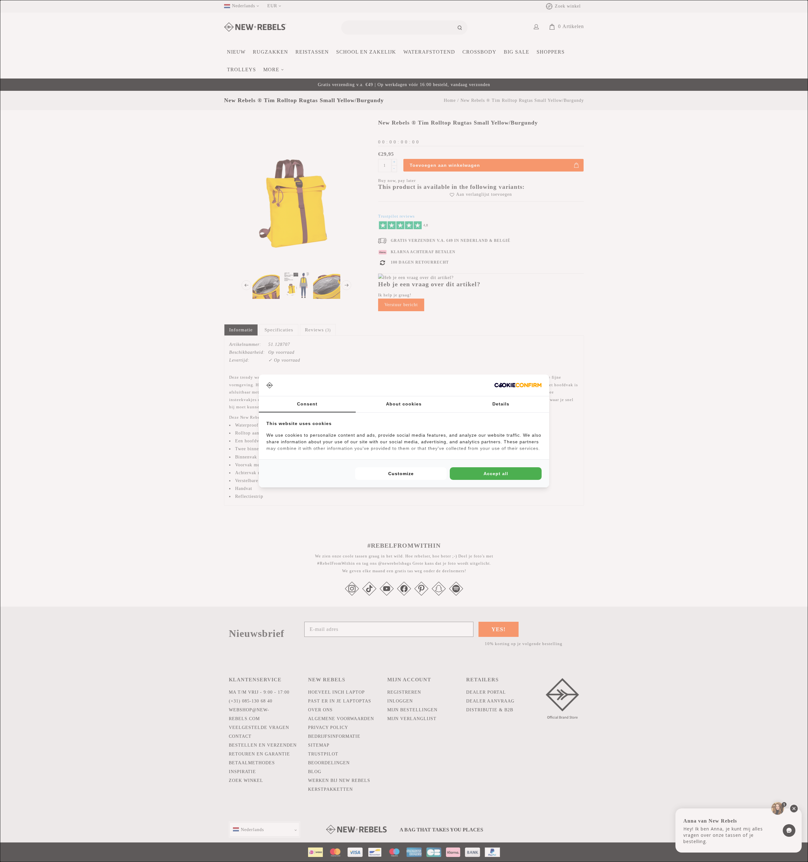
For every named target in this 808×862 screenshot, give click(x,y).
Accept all (496, 473)
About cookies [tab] (404, 403)
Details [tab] (500, 403)
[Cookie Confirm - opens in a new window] (518, 385)
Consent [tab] (307, 403)
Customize (401, 473)
